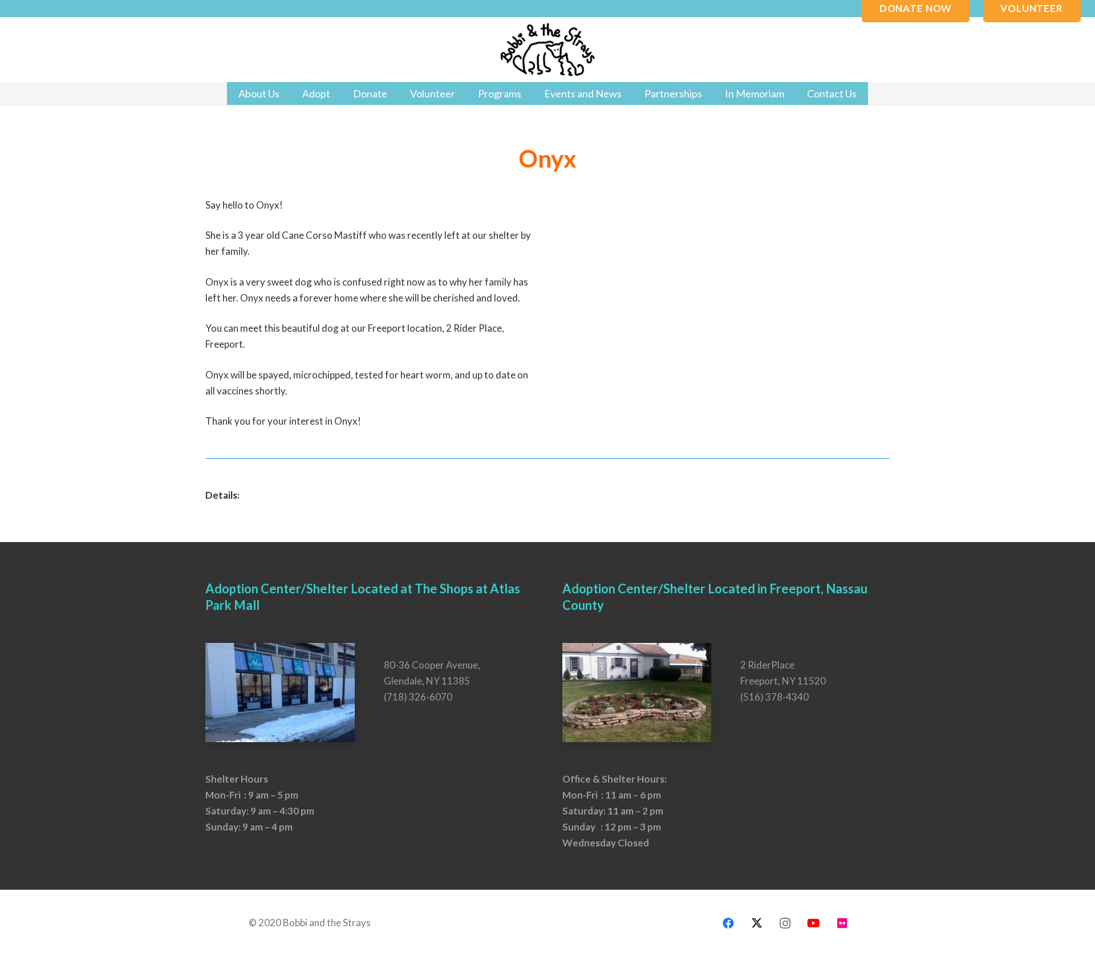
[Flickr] (842, 923)
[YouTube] (814, 923)
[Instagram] (785, 923)
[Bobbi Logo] (547, 50)
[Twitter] (757, 923)
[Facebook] (728, 923)
